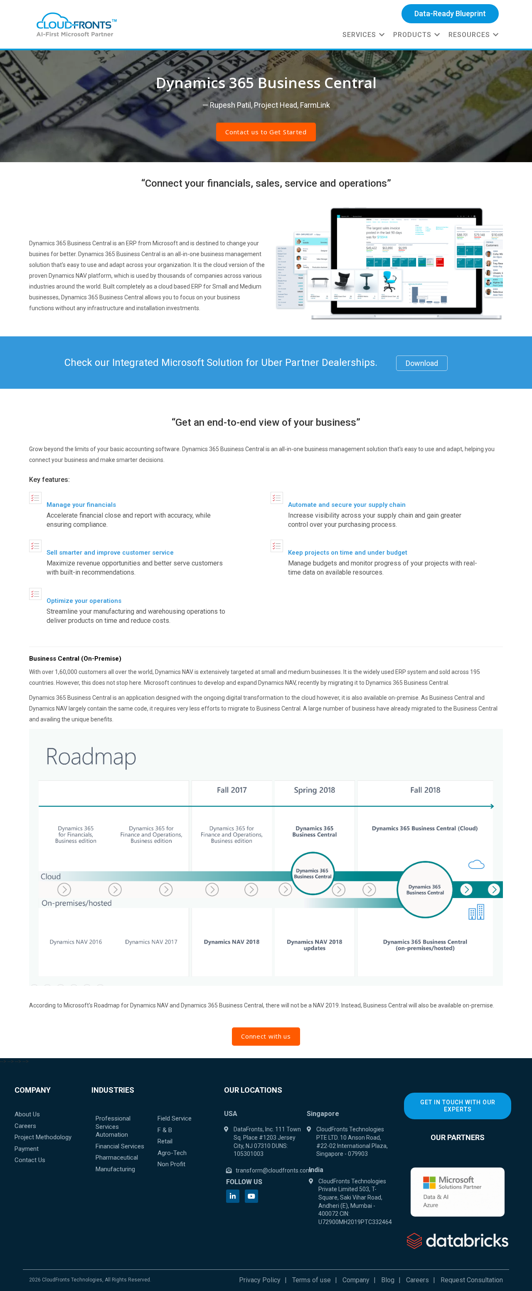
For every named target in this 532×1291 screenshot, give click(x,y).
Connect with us (266, 1036)
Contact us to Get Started (266, 132)
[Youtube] (251, 1196)
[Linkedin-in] (232, 1196)
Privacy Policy (260, 1280)
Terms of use (311, 1280)
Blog (387, 1280)
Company (355, 1280)
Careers (417, 1280)
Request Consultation (472, 1280)
